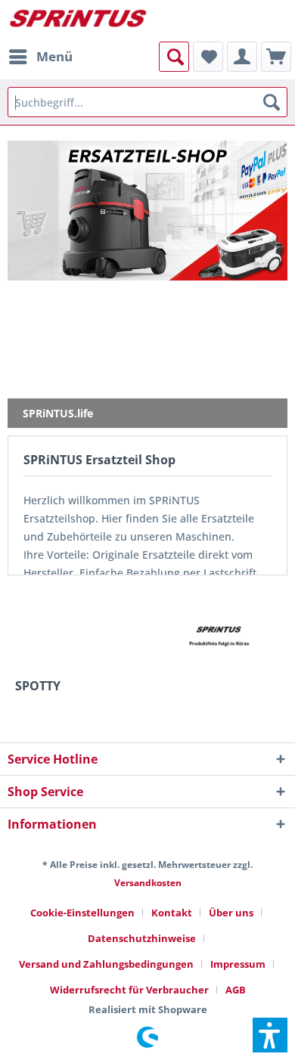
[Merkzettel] (208, 57)
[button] (270, 1035)
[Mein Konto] (242, 57)
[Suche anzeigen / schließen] (174, 57)
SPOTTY (38, 686)
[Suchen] (271, 102)
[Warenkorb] (276, 57)
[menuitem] (40, 57)
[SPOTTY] (75, 634)
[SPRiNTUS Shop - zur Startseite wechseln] (78, 21)
